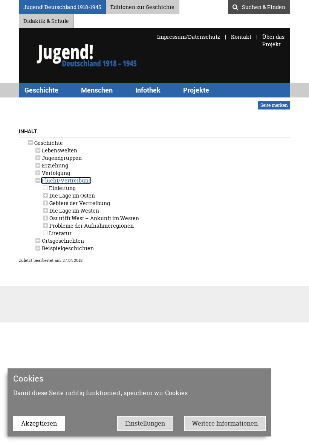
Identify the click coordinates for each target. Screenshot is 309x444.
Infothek (148, 89)
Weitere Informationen (225, 423)
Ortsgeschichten (62, 240)
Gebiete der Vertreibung (79, 203)
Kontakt (241, 36)
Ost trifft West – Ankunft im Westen (93, 218)
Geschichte (41, 89)
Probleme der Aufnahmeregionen (91, 225)
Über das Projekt (273, 40)
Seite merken (274, 105)
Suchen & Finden (263, 6)
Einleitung (62, 188)
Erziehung (54, 165)
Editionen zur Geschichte (142, 5)
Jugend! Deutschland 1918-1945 (62, 5)
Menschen (97, 89)
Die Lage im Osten (71, 195)
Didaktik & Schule (46, 19)
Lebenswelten (59, 150)
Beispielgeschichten (67, 248)
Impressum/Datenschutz (189, 36)
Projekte (196, 89)
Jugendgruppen (61, 157)
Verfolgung (55, 172)
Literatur (60, 233)
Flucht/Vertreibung (66, 180)
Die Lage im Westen (73, 210)
